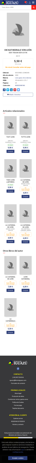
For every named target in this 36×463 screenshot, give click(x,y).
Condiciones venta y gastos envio (18, 399)
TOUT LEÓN (10, 137)
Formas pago (18, 405)
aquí (22, 450)
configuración (18, 452)
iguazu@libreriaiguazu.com (18, 380)
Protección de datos (18, 396)
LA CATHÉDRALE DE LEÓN (10, 320)
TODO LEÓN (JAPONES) (10, 181)
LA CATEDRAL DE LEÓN (26, 181)
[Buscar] (33, 7)
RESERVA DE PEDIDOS (18, 421)
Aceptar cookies (17, 458)
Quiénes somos (18, 418)
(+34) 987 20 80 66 (18, 377)
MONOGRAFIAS (20, 85)
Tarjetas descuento (18, 408)
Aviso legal (18, 393)
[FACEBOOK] (18, 368)
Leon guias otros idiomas (23, 78)
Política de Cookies (18, 402)
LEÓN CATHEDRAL (25, 278)
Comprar (10, 151)
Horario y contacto (18, 424)
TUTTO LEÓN (25, 137)
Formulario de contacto (18, 383)
